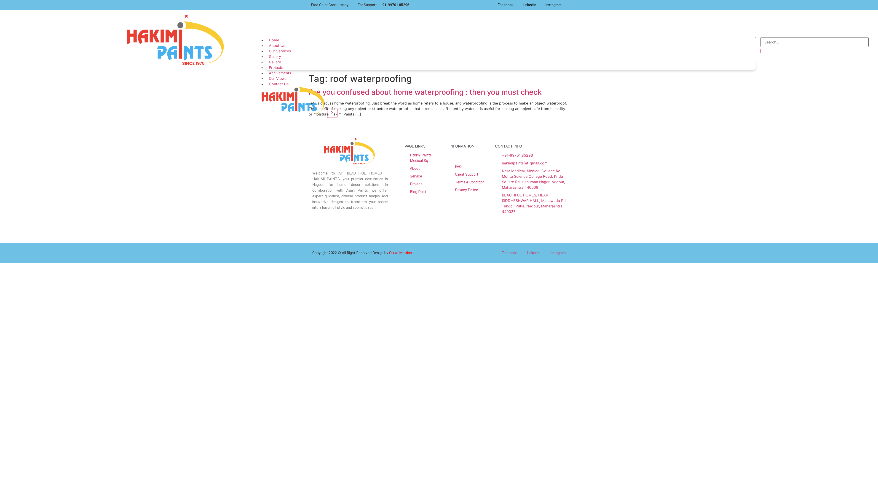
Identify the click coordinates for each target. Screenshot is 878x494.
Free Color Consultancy (329, 5)
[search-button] (764, 51)
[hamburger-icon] (755, 37)
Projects (276, 67)
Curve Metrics (400, 253)
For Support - (383, 5)
